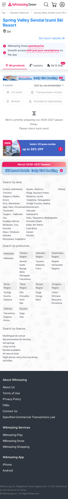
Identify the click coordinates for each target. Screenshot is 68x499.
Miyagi (22, 268)
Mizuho (30, 235)
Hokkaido (9, 253)
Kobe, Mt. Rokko (34, 224)
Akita (22, 272)
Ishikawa (40, 265)
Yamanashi (57, 265)
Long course (9, 346)
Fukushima (25, 279)
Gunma (7, 296)
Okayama (56, 299)
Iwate (22, 265)
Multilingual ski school (14, 335)
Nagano (55, 268)
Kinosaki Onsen (34, 221)
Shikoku (8, 308)
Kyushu (23, 308)
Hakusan (30, 210)
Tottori (54, 292)
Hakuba (7, 235)
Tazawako (8, 210)
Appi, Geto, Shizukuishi (14, 207)
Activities (7, 360)
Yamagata (24, 275)
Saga (22, 313)
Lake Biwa (31, 228)
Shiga (38, 292)
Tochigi (7, 292)
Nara (38, 299)
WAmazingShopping (16, 446)
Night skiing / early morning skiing (20, 357)
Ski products (17, 65)
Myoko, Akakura (34, 189)
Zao (5, 217)
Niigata (55, 261)
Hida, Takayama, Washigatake (41, 217)
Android (8, 470)
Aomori (23, 261)
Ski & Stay (57, 65)
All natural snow (11, 353)
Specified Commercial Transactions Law (29, 417)
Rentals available (11, 350)
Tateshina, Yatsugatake (38, 200)
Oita (21, 317)
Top (3, 12)
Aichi (21, 299)
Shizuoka (24, 296)
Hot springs (8, 343)
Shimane (56, 296)
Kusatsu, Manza (11, 221)
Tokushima (9, 313)
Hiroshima (56, 303)
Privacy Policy (12, 399)
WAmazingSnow (13, 441)
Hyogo (39, 296)
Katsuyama (32, 214)
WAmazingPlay (13, 435)
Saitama (7, 299)
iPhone (7, 464)
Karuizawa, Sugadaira (14, 239)
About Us (9, 387)
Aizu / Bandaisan (11, 203)
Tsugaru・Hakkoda (13, 214)
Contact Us (10, 411)
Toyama (40, 261)
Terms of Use (11, 393)
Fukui (38, 268)
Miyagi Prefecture (19, 12)
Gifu (21, 292)
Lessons (38, 65)
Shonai (61, 189)
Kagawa (7, 317)
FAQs (6, 405)
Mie (21, 303)
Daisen (29, 232)
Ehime (6, 320)
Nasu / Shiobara (11, 232)
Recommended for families (17, 339)
